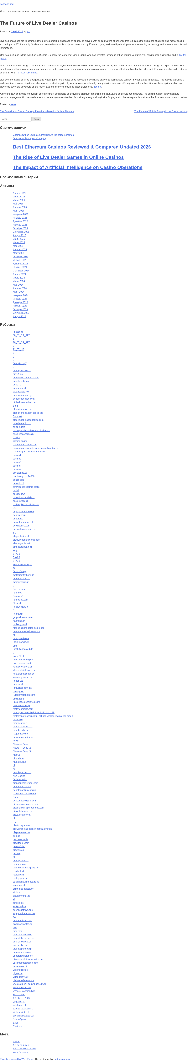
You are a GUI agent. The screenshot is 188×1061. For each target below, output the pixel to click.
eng (15, 550)
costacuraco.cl (20, 501)
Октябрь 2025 (20, 228)
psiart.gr (17, 853)
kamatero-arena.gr (22, 666)
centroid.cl (18, 483)
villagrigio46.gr (20, 977)
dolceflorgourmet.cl (23, 522)
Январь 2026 (20, 218)
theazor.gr (18, 931)
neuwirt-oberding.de (23, 737)
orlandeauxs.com (22, 786)
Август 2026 (19, 193)
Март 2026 (18, 210)
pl (14, 818)
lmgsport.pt (18, 698)
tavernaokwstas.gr (22, 924)
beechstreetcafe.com (24, 398)
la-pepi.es (18, 681)
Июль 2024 (19, 277)
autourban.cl (19, 388)
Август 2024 (19, 274)
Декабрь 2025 (20, 221)
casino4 (17, 465)
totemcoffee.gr (20, 945)
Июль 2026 (19, 196)
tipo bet (97, 86)
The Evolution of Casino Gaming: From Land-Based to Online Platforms (37, 111)
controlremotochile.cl (24, 497)
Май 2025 (18, 246)
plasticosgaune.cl (22, 825)
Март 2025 (18, 253)
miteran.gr (18, 719)
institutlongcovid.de (23, 649)
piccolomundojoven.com (25, 804)
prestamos (18, 850)
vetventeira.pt (20, 966)
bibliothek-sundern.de (24, 402)
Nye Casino (19, 776)
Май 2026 (18, 203)
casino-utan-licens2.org (25, 444)
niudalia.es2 (19, 762)
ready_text (18, 871)
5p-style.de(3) (20, 363)
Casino (16, 437)
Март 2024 (18, 292)
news (13, 104)
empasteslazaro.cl (22, 547)
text (15, 927)
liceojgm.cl (18, 691)
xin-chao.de (19, 994)
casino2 (17, 458)
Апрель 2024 (20, 288)
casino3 (17, 462)
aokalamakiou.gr (21, 381)
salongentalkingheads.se (26, 881)
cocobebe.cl (19, 494)
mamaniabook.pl (21, 705)
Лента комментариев (24, 1048)
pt (14, 857)
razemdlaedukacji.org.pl (25, 867)
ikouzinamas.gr (21, 642)
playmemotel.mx (21, 832)
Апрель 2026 (20, 207)
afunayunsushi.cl (22, 370)
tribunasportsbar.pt (22, 948)
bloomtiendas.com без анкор (28, 413)
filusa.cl (17, 603)
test (28, 31)
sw (14, 917)
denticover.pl (19, 515)
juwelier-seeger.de (22, 663)
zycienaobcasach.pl (23, 1015)
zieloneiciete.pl (21, 1012)
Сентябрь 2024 (21, 270)
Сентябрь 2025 (21, 232)
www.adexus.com (22, 987)
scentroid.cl (19, 885)
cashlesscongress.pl (23, 434)
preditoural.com (21, 843)
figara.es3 (18, 596)
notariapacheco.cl (22, 772)
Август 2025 (19, 235)
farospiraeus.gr (20, 582)
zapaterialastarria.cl (23, 1008)
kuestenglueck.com (23, 677)
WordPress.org (20, 1052)
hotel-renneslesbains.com (26, 631)
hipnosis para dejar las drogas (28, 628)
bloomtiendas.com (22, 409)
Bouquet (17, 416)
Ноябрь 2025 (20, 225)
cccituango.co (20, 473)
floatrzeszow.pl (20, 606)
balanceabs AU (21, 391)
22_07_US (18, 349)
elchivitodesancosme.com (26, 540)
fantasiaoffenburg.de (23, 575)
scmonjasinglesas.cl (23, 889)
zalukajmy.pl (19, 1005)
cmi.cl (16, 490)
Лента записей (21, 1045)
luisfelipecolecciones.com (26, 702)
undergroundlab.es (23, 956)
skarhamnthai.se (21, 896)
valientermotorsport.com (25, 963)
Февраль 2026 (20, 214)
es (14, 568)
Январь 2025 (20, 260)
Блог (15, 1022)
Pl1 (14, 822)
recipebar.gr (19, 874)
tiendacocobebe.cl (22, 934)
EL (14, 532)
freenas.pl (18, 614)
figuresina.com (20, 599)
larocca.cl (18, 684)
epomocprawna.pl (22, 564)
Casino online (20, 441)
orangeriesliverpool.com (25, 783)
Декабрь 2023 (20, 302)
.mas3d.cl (18, 332)
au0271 (17, 384)
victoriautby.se (20, 970)
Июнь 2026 (19, 200)
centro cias (18, 480)
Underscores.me (62, 1059)
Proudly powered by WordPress (17, 1059)
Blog (15, 406)
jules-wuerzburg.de (23, 659)
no (14, 769)
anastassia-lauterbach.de (26, 377)
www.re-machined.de (24, 991)
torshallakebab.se (22, 941)
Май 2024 (18, 285)
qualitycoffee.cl (20, 860)
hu (14, 635)
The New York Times (26, 72)
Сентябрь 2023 (21, 313)
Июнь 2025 (19, 242)
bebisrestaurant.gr (22, 395)
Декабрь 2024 (20, 263)
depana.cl (18, 518)
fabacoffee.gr (19, 571)
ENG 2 (16, 557)
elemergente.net (21, 543)
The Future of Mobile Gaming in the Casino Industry (161, 111)
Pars (15, 797)
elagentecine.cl (21, 536)
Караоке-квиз (7, 4)
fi (13, 585)
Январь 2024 (20, 299)
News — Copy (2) (22, 748)
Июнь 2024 (19, 281)
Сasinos (17, 1026)
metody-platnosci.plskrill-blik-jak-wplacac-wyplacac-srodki (43, 716)
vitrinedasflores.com (23, 980)
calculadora (19, 427)
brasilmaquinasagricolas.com (28, 420)
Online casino (20, 779)
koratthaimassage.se (24, 673)
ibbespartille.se (21, 638)
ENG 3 (16, 561)
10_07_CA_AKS (21, 342)
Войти (16, 1041)
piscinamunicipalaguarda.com (28, 807)
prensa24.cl (19, 846)
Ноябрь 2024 (20, 267)
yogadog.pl (19, 1001)
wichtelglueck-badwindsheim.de (29, 984)
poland (16, 836)
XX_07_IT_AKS (21, 998)
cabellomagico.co (22, 423)
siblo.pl (16, 892)
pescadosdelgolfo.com (24, 800)
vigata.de (17, 973)
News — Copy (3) (22, 751)
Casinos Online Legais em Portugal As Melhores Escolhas (43, 135)
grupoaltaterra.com (22, 617)
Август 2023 (19, 316)
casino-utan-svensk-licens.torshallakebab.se (36, 448)
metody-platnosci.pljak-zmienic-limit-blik (33, 712)
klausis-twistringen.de (24, 670)
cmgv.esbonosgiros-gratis (26, 487)
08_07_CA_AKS (21, 335)
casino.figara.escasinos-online (29, 451)
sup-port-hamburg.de (24, 913)
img (15, 645)
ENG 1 (16, 554)
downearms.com (21, 525)
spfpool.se (18, 903)
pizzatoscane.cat (21, 814)
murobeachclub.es (22, 730)
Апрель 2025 (20, 249)
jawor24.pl (18, 656)
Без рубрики (19, 1019)
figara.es (17, 592)
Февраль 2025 (20, 256)
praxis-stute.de (20, 839)
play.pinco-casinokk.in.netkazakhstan (32, 829)
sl (14, 899)
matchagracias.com (23, 709)
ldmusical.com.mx (22, 688)
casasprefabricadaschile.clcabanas (31, 430)
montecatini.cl (20, 723)
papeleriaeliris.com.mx (24, 790)
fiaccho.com (19, 589)
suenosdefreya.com (23, 910)
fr (13, 610)
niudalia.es (18, 758)
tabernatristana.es (22, 920)
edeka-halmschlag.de (24, 529)
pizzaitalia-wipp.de (22, 811)
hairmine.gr (19, 621)
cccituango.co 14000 (24, 476)
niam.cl (16, 755)
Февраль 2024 (20, 295)
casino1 (17, 455)
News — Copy (20, 744)
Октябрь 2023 (20, 309)
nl (14, 765)
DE (14, 508)
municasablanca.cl (22, 726)
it (13, 652)
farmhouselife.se (21, 578)
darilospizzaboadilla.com (26, 504)
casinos (17, 469)
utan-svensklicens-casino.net (28, 959)
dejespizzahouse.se (23, 511)
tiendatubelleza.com (23, 938)
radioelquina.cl (20, 864)
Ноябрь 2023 (20, 306)
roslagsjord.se (20, 878)
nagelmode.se (20, 733)
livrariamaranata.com (24, 695)
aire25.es (18, 374)
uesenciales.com (22, 952)
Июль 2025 (19, 239)
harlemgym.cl (20, 624)
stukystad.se (19, 906)
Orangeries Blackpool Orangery (29, 138)
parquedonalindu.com (24, 793)
